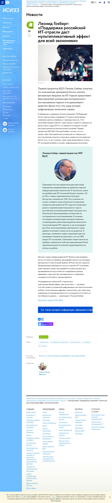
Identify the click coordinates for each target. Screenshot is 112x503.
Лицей (45, 412)
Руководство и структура (30, 416)
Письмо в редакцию (11, 130)
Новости (63, 401)
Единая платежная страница (32, 484)
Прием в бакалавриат (49, 423)
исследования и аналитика (59, 342)
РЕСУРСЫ (79, 409)
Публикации (7, 23)
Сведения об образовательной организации (32, 469)
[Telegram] (42, 319)
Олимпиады (46, 420)
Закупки (28, 435)
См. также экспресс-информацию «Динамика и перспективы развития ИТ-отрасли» (67, 309)
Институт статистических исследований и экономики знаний (62, 356)
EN (95, 2)
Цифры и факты (31, 412)
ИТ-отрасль (42, 346)
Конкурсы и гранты (65, 438)
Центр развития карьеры (48, 443)
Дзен (7, 112)
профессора (44, 342)
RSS (6, 118)
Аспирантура (47, 434)
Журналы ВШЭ (79, 431)
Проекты (6, 36)
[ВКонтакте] (39, 319)
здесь (21, 497)
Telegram (8, 106)
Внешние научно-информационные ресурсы (64, 443)
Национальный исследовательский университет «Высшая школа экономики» (50, 398)
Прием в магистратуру (47, 430)
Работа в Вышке (31, 488)
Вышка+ (45, 426)
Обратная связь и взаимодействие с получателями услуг (49, 459)
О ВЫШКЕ (30, 409)
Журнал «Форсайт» (9, 64)
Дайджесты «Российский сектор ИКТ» (11, 68)
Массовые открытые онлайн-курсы (98, 428)
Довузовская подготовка (47, 416)
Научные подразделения (85, 398)
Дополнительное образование (48, 438)
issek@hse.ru (10, 84)
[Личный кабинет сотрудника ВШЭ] (104, 2)
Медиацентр (79, 428)
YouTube (7, 115)
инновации (86, 342)
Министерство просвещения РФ (97, 423)
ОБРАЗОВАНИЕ (48, 409)
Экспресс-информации (10, 60)
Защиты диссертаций (65, 430)
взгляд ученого (75, 342)
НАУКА (61, 409)
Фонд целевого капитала (31, 444)
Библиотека (78, 412)
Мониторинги (63, 422)
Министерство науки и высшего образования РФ (98, 417)
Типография (79, 425)
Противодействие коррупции (32, 449)
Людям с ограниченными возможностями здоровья (31, 477)
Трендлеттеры (7, 73)
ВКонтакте (8, 109)
